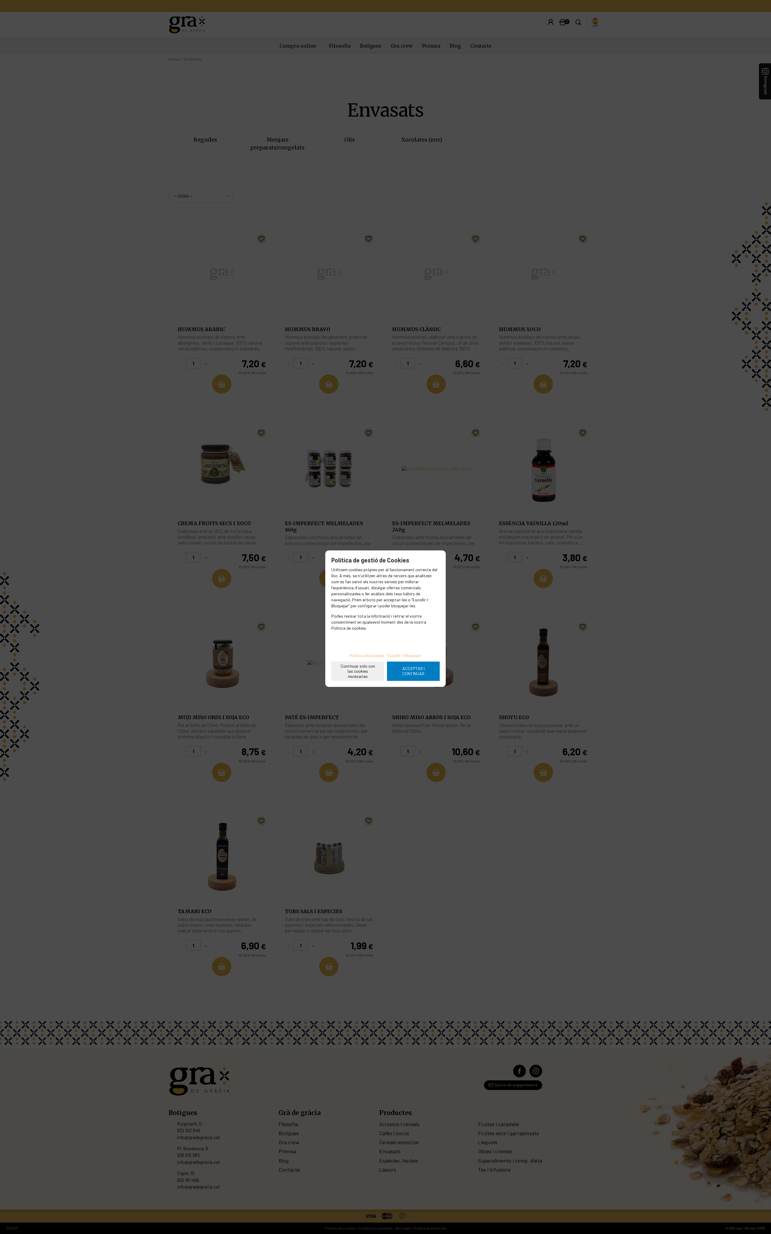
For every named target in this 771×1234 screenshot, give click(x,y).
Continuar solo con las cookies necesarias (358, 671)
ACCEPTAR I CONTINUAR (413, 671)
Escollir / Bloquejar (404, 655)
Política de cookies (367, 655)
